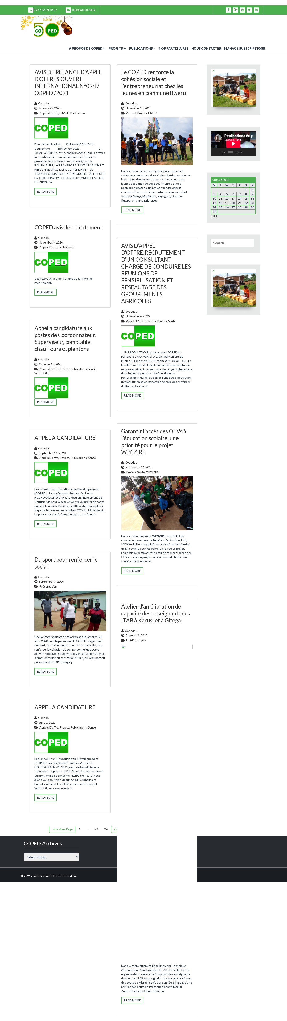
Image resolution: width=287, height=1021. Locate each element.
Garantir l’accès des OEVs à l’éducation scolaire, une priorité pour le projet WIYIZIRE (153, 441)
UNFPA (153, 113)
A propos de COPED (86, 48)
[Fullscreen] (251, 152)
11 (220, 198)
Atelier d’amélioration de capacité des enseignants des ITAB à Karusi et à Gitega (155, 613)
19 (227, 203)
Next (253, 87)
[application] (233, 143)
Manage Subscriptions (244, 48)
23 (96, 829)
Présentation (48, 586)
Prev (213, 87)
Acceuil (131, 113)
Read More (45, 191)
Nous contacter (206, 48)
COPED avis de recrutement (68, 227)
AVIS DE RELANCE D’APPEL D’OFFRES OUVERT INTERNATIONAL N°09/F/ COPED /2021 (68, 82)
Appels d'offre (48, 113)
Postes (151, 321)
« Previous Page (62, 829)
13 (233, 198)
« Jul (214, 216)
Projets (116, 48)
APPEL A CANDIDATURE (64, 437)
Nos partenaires (173, 48)
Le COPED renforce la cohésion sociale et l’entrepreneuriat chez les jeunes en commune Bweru (153, 82)
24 (106, 829)
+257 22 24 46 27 (45, 9)
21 (239, 203)
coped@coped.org (83, 9)
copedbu (44, 103)
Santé (172, 321)
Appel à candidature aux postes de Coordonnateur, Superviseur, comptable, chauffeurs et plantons (65, 338)
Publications (141, 48)
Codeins (71, 876)
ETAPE (64, 113)
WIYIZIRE (41, 373)
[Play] (216, 152)
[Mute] (246, 152)
